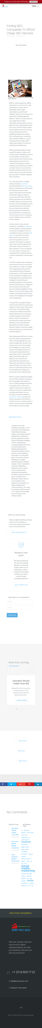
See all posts (14, 666)
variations (31, 883)
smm (25, 863)
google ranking (25, 849)
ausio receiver (30, 832)
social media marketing (28, 868)
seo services (24, 184)
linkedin (23, 861)
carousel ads (24, 837)
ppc (31, 861)
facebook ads (24, 844)
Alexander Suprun (15, 417)
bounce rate (24, 835)
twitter (30, 880)
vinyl (29, 885)
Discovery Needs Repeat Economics (15, 845)
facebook (26, 842)
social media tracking (26, 873)
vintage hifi (24, 885)
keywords (23, 856)
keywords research (26, 859)
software (23, 876)
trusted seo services (15, 397)
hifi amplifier (24, 851)
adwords (23, 832)
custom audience (25, 839)
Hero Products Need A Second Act (15, 858)
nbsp (28, 861)
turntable (23, 881)
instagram (30, 854)
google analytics (25, 847)
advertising (26, 830)
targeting (23, 878)
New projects (21, 36)
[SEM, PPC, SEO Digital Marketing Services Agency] (5, 6)
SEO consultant (27, 186)
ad (22, 830)
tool (28, 878)
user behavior (24, 883)
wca (32, 885)
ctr (29, 837)
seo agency (27, 226)
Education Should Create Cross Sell (21, 682)
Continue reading (22, 700)
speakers (29, 876)
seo (22, 863)
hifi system (24, 854)
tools (31, 878)
